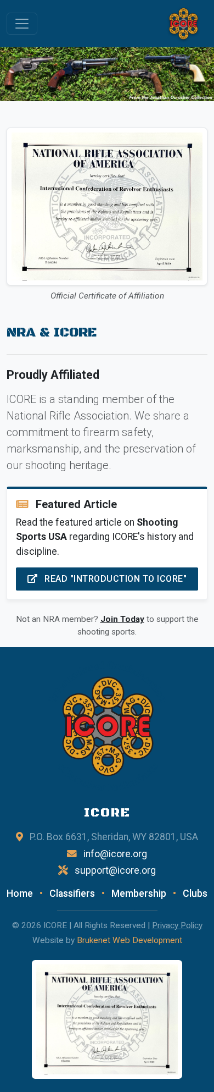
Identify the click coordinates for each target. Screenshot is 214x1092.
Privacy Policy (177, 925)
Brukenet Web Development (129, 940)
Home (20, 893)
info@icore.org (115, 853)
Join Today (122, 619)
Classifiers (72, 893)
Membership (138, 893)
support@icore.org (115, 870)
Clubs (195, 893)
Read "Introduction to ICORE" (114, 578)
